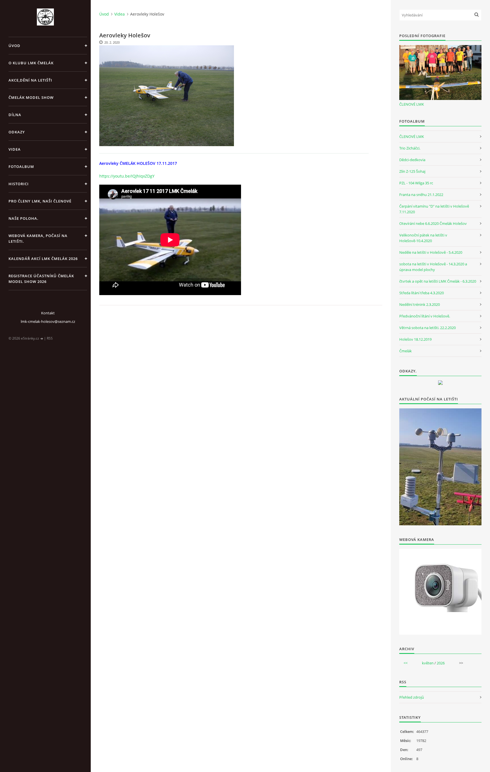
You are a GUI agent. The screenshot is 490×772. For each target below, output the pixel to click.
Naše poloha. (24, 218)
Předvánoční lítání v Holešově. (424, 316)
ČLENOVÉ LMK (411, 104)
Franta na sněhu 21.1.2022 (421, 194)
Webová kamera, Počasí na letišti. (38, 238)
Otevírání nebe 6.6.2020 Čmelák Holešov (433, 223)
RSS (50, 338)
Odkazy (17, 132)
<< (405, 663)
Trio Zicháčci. (409, 148)
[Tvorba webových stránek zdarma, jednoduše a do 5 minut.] (42, 338)
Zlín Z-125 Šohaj (412, 171)
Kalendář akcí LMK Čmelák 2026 (43, 258)
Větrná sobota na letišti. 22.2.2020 (427, 327)
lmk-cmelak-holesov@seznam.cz (48, 321)
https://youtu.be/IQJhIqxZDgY (127, 176)
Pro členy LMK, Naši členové (40, 201)
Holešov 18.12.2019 (415, 339)
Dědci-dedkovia (412, 159)
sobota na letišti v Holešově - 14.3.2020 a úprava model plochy (433, 266)
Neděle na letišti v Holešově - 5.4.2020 (430, 252)
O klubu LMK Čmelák (31, 62)
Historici (19, 183)
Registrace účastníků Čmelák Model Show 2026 (41, 278)
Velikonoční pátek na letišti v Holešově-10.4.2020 (423, 238)
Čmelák (405, 350)
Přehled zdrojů (411, 697)
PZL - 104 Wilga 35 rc (416, 182)
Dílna (15, 114)
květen (428, 663)
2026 (441, 663)
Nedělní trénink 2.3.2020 (419, 304)
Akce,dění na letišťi (30, 80)
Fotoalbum (21, 166)
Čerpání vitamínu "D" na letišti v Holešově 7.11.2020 (434, 209)
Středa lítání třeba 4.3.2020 (421, 292)
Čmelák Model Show (31, 97)
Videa (15, 149)
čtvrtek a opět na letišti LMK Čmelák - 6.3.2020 (437, 281)
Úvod (14, 45)
